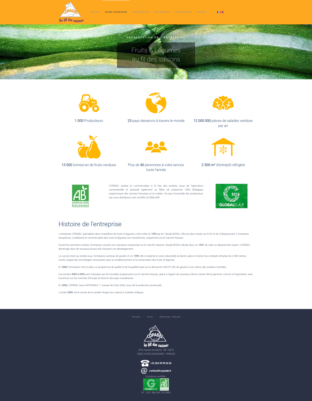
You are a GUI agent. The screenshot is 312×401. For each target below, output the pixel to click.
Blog (150, 317)
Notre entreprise (116, 12)
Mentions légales (170, 317)
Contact (202, 12)
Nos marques (162, 12)
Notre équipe (183, 12)
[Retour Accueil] (71, 12)
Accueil (95, 12)
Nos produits (140, 12)
